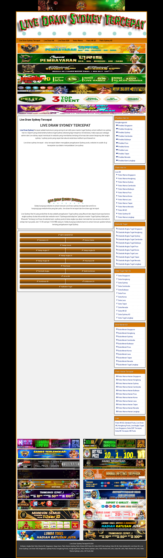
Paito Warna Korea (125, 196)
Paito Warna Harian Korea (127, 397)
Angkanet (42, 549)
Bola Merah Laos (124, 354)
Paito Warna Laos (124, 200)
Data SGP (98, 546)
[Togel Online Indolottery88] (114, 495)
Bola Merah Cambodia (126, 340)
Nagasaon (49, 546)
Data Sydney (123, 283)
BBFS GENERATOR (66, 235)
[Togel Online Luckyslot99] (114, 454)
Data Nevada (123, 307)
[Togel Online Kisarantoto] (81, 89)
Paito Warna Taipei (125, 203)
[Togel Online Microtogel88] (48, 444)
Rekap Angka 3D (89, 250)
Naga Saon (57, 546)
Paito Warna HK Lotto (106, 549)
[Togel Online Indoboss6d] (114, 444)
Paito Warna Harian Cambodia (129, 387)
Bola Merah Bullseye (126, 344)
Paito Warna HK (39, 546)
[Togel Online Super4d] (81, 69)
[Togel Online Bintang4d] (48, 495)
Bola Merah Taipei (125, 358)
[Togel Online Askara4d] (48, 484)
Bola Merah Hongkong (126, 333)
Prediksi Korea (123, 147)
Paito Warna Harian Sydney (128, 383)
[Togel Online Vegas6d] (48, 474)
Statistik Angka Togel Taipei (128, 257)
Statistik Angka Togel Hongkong (130, 232)
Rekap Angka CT (43, 250)
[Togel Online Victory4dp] (48, 454)
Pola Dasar (66, 266)
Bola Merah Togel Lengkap (128, 365)
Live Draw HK (49, 40)
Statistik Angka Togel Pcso (128, 246)
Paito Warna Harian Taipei (128, 404)
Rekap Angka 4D (43, 261)
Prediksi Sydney (124, 132)
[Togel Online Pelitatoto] (81, 99)
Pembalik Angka (43, 271)
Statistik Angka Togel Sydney (129, 236)
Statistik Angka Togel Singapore (130, 229)
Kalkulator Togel (66, 287)
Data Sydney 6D (124, 314)
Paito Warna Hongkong (126, 179)
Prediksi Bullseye (124, 140)
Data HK (91, 546)
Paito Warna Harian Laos (127, 401)
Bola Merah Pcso (124, 347)
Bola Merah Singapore (126, 329)
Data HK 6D (122, 311)
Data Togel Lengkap (125, 318)
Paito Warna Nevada (126, 207)
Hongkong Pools (124, 426)
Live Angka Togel (137, 426)
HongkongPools (74, 549)
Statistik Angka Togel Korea (128, 250)
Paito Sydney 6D (106, 40)
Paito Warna (78, 40)
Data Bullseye (123, 290)
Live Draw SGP (63, 40)
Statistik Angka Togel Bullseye (129, 243)
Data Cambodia (124, 286)
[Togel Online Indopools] (114, 515)
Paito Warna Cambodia (127, 186)
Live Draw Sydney (27, 130)
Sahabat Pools (130, 423)
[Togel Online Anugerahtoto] (114, 484)
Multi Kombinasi (89, 271)
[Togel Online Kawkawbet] (48, 464)
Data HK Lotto (119, 549)
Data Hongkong (124, 279)
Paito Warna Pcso (124, 193)
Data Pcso (122, 293)
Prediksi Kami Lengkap (126, 161)
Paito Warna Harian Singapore (129, 376)
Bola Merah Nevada (125, 361)
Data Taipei (122, 304)
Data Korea (122, 297)
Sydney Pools (51, 549)
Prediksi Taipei (123, 154)
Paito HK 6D (91, 40)
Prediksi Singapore (125, 126)
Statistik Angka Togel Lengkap (129, 264)
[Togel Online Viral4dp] (81, 109)
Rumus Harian (89, 240)
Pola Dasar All (89, 261)
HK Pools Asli (88, 551)
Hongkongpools (121, 122)
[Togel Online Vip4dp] (114, 464)
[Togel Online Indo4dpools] (48, 535)
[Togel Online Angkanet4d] (114, 505)
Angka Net (30, 546)
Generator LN (43, 240)
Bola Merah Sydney (125, 337)
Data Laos (122, 300)
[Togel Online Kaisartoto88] (48, 525)
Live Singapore (120, 428)
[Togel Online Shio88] (114, 525)
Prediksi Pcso (123, 143)
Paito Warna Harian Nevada (128, 408)
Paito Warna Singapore (127, 175)
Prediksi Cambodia (125, 136)
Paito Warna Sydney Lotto (90, 549)
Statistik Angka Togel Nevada (129, 260)
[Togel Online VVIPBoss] (81, 48)
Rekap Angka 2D (66, 255)
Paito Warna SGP (81, 546)
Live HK (118, 172)
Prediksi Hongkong (125, 129)
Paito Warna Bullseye (126, 189)
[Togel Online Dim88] (81, 59)
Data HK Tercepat (122, 431)
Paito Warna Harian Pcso (127, 394)
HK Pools (132, 431)
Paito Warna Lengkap (126, 217)
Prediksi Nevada (124, 157)
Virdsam (23, 546)
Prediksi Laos (123, 150)
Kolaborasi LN (89, 281)
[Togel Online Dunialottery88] (114, 474)
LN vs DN (66, 276)
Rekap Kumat (66, 245)
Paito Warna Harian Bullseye (128, 390)
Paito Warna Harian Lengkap (128, 412)
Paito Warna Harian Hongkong (129, 380)
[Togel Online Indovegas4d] (114, 535)
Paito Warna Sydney (125, 182)
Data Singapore (124, 276)
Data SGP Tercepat (134, 428)
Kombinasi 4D (43, 281)
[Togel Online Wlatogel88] (48, 505)
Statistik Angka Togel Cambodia (130, 239)
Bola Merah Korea (125, 351)
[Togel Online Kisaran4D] (81, 79)
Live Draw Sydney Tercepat (29, 40)
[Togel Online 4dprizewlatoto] (48, 515)
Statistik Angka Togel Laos (128, 253)
